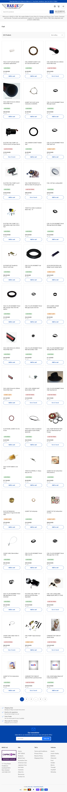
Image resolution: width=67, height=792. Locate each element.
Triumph (53, 767)
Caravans (20, 770)
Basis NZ (30, 786)
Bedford (53, 756)
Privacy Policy (38, 753)
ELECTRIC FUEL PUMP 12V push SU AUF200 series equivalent (32, 595)
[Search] (52, 11)
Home (20, 751)
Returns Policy (38, 756)
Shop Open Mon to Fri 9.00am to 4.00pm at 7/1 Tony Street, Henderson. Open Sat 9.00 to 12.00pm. (33, 1)
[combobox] (28, 12)
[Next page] (45, 699)
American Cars (22, 763)
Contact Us (21, 776)
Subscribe (46, 738)
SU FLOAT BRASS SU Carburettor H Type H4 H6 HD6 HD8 (11, 513)
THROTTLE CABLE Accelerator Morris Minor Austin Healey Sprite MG (33, 430)
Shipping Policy (38, 758)
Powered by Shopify (38, 786)
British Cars (21, 758)
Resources (21, 774)
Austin (52, 751)
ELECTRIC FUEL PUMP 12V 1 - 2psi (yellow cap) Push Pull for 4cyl (11, 225)
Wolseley (53, 772)
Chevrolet (53, 758)
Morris (53, 765)
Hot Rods (21, 767)
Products (20, 756)
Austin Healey (55, 753)
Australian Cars (22, 760)
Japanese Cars (22, 765)
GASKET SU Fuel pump (31, 511)
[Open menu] (63, 6)
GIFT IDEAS (21, 753)
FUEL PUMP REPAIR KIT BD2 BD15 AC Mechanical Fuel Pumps (54, 430)
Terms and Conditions (40, 751)
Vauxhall (53, 770)
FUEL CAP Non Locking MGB (54, 183)
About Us (20, 772)
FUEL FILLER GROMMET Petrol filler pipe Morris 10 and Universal (11, 595)
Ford (52, 760)
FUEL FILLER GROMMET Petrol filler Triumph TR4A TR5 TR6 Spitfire (11, 307)
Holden (53, 763)
